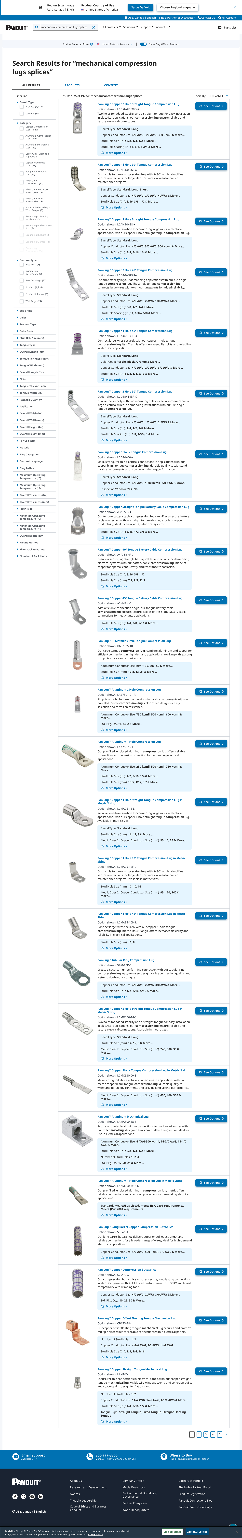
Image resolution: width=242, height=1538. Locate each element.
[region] (121, 1532)
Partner (172, 17)
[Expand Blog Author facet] (17, 468)
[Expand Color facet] (17, 317)
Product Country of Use (78, 44)
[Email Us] (15, 1456)
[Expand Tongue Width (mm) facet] (17, 365)
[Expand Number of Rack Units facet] (17, 556)
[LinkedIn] (40, 1500)
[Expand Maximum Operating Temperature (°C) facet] (17, 474)
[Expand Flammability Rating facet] (17, 549)
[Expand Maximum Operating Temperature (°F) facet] (17, 484)
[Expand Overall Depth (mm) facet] (17, 535)
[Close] (236, 1531)
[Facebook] (15, 1500)
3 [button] (206, 1434)
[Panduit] (17, 26)
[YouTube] (32, 1500)
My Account (228, 17)
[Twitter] (23, 1500)
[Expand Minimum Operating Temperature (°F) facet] (17, 525)
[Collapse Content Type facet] (17, 260)
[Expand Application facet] (17, 406)
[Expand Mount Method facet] (17, 542)
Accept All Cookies (197, 1531)
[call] (89, 1456)
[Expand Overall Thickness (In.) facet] (17, 494)
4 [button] (213, 1434)
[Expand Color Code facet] (17, 331)
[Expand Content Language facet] (17, 461)
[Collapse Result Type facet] (17, 102)
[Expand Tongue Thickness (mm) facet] (17, 358)
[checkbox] (22, 106)
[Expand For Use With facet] (17, 440)
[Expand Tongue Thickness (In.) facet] (17, 385)
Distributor (188, 17)
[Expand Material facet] (17, 447)
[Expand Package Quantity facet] (17, 399)
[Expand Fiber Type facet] (17, 508)
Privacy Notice (95, 1534)
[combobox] (69, 27)
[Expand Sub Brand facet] (17, 310)
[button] (94, 27)
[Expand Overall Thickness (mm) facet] (17, 501)
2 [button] (199, 1434)
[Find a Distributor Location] (164, 1456)
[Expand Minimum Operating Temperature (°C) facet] (17, 515)
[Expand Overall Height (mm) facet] (17, 433)
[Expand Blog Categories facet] (17, 454)
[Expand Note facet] (17, 379)
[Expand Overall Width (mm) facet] (17, 420)
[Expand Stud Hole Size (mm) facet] (17, 337)
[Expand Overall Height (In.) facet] (17, 427)
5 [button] (219, 1434)
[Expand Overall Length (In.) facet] (17, 372)
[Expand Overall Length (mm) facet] (17, 351)
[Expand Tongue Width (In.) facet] (17, 392)
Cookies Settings (172, 1531)
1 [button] (192, 1434)
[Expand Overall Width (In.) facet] (17, 413)
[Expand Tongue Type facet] (17, 344)
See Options (212, 106)
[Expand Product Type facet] (17, 324)
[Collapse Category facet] (17, 122)
